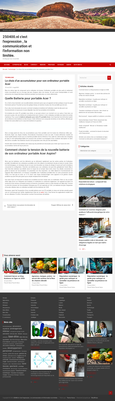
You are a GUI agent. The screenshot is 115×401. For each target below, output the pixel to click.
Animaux (5, 303)
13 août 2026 (35, 283)
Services (89, 303)
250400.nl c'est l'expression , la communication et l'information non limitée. (17, 46)
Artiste (20, 334)
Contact (34, 65)
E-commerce (6, 317)
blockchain (21, 341)
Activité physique (7, 326)
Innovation (14, 357)
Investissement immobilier (17, 359)
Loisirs (34, 271)
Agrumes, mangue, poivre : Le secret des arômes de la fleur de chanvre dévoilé (43, 278)
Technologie (9, 77)
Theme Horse (71, 398)
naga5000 (16, 87)
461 (35, 382)
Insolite (33, 310)
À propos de (17, 65)
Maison (42, 65)
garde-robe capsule (13, 353)
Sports (89, 305)
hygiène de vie (21, 356)
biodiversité (14, 341)
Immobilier (34, 303)
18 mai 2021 (8, 87)
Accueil (7, 65)
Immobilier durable (7, 357)
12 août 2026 (91, 285)
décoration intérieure (9, 345)
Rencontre (62, 317)
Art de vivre (13, 334)
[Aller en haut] (110, 393)
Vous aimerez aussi (12, 255)
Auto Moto (78, 65)
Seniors (89, 300)
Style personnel (14, 368)
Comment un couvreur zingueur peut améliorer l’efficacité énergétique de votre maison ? (94, 212)
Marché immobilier (12, 361)
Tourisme (90, 312)
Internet (33, 312)
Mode (60, 307)
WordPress (94, 398)
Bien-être (5, 312)
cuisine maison (19, 343)
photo (9, 364)
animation (6, 334)
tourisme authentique (22, 368)
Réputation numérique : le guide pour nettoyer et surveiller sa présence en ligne (69, 279)
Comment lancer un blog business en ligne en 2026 (94, 90)
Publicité (61, 315)
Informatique (64, 271)
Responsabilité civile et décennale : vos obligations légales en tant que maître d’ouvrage (93, 242)
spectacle (14, 366)
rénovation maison (16, 364)
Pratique (51, 65)
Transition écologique (17, 373)
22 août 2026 (8, 281)
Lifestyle (61, 298)
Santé (68, 65)
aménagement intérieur (12, 329)
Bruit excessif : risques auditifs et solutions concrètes (95, 116)
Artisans (5, 305)
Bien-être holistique (15, 339)
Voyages (60, 65)
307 (83, 249)
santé (42, 192)
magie (4, 361)
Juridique (33, 317)
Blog (26, 65)
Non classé (62, 310)
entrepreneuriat (17, 351)
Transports (90, 315)
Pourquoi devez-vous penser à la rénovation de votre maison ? (21, 206)
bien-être (13, 336)
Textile (89, 310)
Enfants (33, 298)
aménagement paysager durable (17, 331)
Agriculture (6, 300)
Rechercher (109, 78)
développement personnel (12, 349)
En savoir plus (35, 347)
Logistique (62, 300)
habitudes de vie (12, 355)
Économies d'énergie (13, 374)
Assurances (6, 307)
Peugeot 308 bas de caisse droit (60, 205)
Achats (5, 298)
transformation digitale (9, 370)
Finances (33, 300)
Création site (9, 271)
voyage (5, 375)
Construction (6, 315)
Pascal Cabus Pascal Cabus (12, 283)
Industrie (33, 305)
